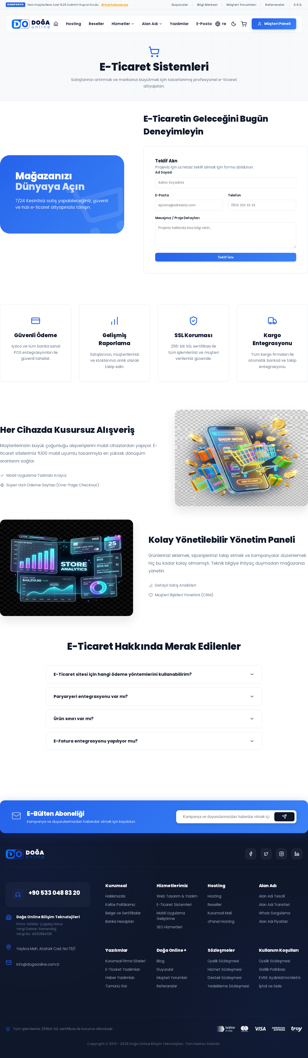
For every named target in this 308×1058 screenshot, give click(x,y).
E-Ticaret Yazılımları (122, 969)
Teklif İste (226, 257)
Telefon (234, 195)
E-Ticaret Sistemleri (174, 904)
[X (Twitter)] (266, 854)
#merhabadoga (114, 5)
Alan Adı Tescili (272, 896)
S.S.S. (298, 5)
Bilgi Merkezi (207, 5)
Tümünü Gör (116, 986)
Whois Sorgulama (274, 913)
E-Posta (204, 23)
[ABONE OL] (284, 816)
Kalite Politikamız (120, 904)
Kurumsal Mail (220, 913)
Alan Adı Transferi (274, 904)
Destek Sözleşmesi (225, 977)
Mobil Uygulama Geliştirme (171, 916)
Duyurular (180, 5)
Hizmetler (121, 23)
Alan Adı (150, 23)
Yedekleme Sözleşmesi (228, 986)
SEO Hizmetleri (169, 927)
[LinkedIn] (297, 854)
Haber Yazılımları (120, 977)
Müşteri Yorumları (241, 5)
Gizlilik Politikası (272, 969)
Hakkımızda (115, 896)
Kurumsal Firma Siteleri (125, 961)
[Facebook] (250, 854)
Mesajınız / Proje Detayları (177, 218)
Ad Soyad (163, 172)
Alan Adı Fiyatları (273, 921)
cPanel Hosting (221, 921)
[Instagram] (281, 854)
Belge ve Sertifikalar (123, 913)
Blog (160, 961)
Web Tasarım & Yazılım (177, 896)
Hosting (73, 23)
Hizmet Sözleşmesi (225, 969)
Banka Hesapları (119, 921)
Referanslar (275, 5)
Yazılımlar (179, 23)
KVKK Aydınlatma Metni (279, 977)
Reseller (96, 23)
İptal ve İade (270, 986)
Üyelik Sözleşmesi (223, 961)
